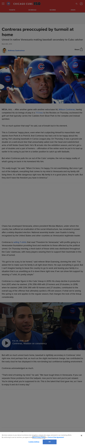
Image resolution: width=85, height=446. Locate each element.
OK (50, 442)
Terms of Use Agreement (56, 437)
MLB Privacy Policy (39, 437)
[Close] (81, 435)
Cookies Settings (33, 442)
